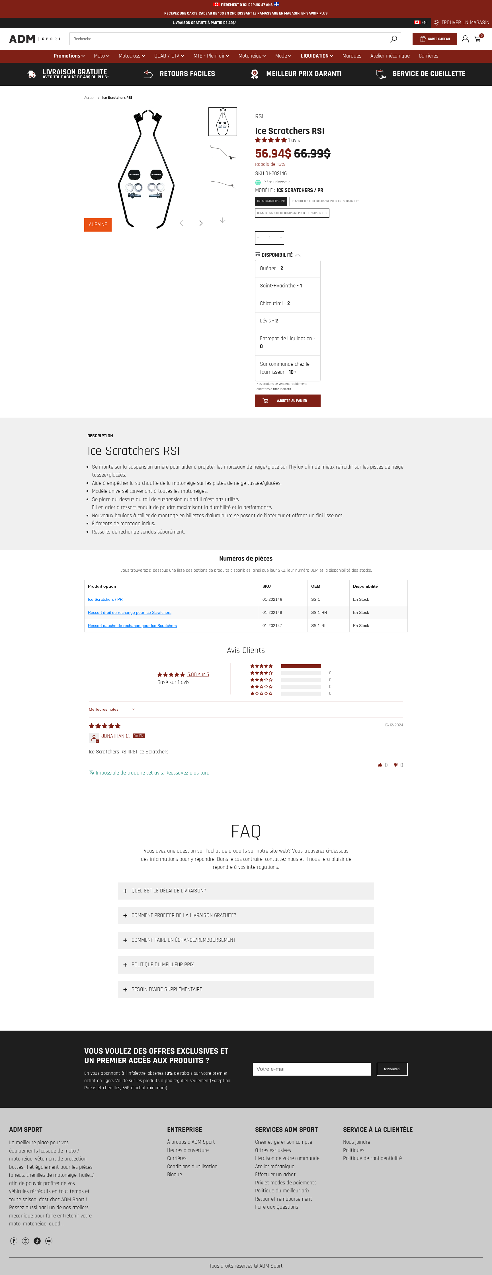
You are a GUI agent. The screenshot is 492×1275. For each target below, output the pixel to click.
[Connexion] (465, 38)
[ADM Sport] (34, 38)
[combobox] (235, 38)
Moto (99, 56)
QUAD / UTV (166, 56)
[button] (271, 140)
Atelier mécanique (274, 1166)
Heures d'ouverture (188, 1150)
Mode (281, 56)
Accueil (89, 97)
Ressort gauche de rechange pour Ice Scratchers (132, 625)
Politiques (353, 1150)
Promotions (67, 56)
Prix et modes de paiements (286, 1182)
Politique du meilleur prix (282, 1190)
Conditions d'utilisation (192, 1166)
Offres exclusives (273, 1150)
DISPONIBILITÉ (277, 255)
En (424, 23)
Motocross (129, 56)
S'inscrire (392, 1069)
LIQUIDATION (315, 56)
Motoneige (250, 56)
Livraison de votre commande (287, 1158)
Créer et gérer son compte (283, 1142)
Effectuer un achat (275, 1174)
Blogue (174, 1174)
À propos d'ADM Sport (191, 1142)
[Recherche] (393, 39)
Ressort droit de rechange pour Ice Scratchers (129, 612)
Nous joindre (356, 1142)
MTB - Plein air (209, 56)
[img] (104, 726)
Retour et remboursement (283, 1199)
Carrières (176, 1158)
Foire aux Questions (276, 1207)
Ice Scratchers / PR (105, 599)
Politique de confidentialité (372, 1158)
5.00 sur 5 (198, 674)
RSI (259, 116)
